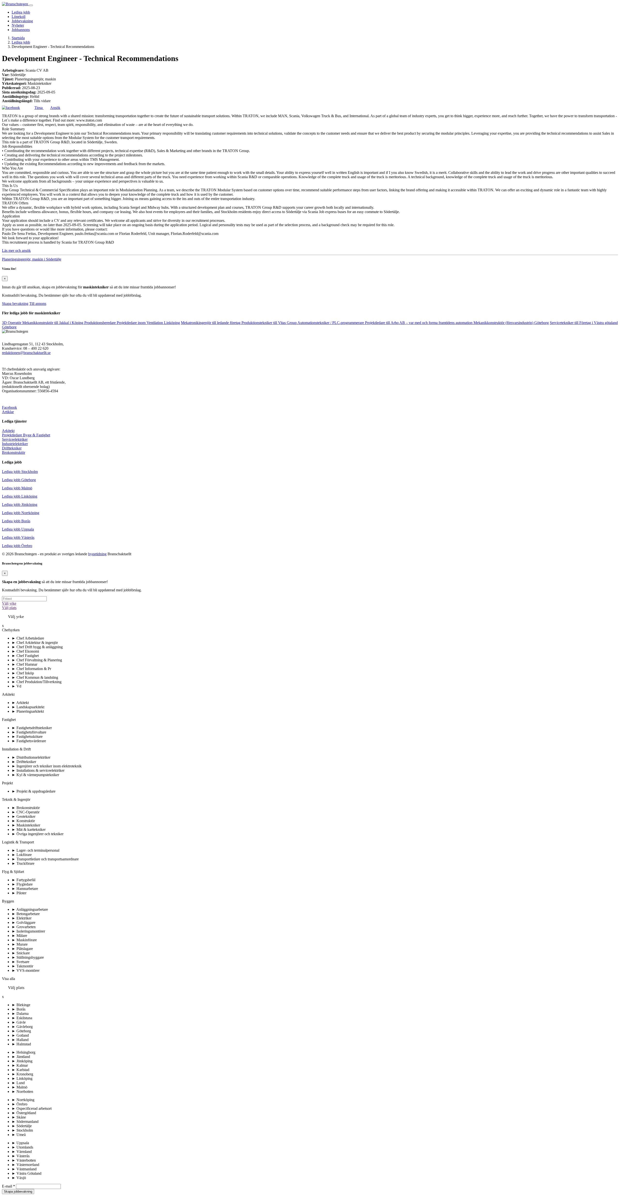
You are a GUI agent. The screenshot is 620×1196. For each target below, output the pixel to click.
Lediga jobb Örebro (17, 546)
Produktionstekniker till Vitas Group (269, 323)
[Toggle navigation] (31, 5)
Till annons (37, 303)
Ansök (55, 108)
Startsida (18, 38)
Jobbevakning (22, 21)
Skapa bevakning (15, 303)
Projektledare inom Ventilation (148, 323)
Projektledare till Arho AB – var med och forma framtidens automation (419, 323)
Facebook (9, 407)
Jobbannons (21, 30)
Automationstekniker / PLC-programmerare (331, 323)
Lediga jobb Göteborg (19, 480)
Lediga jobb (21, 12)
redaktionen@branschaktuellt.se (26, 353)
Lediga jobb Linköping (19, 496)
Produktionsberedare (100, 323)
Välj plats (9, 608)
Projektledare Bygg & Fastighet (26, 435)
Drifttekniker (12, 448)
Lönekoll (18, 17)
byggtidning (97, 554)
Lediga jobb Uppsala (18, 529)
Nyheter (18, 25)
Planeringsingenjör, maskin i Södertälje (31, 259)
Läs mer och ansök (16, 250)
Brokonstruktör (13, 452)
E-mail (8, 1186)
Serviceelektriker (15, 439)
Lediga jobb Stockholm (20, 472)
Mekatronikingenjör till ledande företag (211, 323)
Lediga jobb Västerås (18, 537)
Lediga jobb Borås (16, 521)
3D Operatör (12, 323)
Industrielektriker (15, 444)
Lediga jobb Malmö (17, 488)
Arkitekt (8, 431)
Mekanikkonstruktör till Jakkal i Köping (53, 323)
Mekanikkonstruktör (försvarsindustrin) (511, 323)
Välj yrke (9, 603)
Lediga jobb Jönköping (19, 504)
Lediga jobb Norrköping (20, 513)
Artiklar (8, 412)
